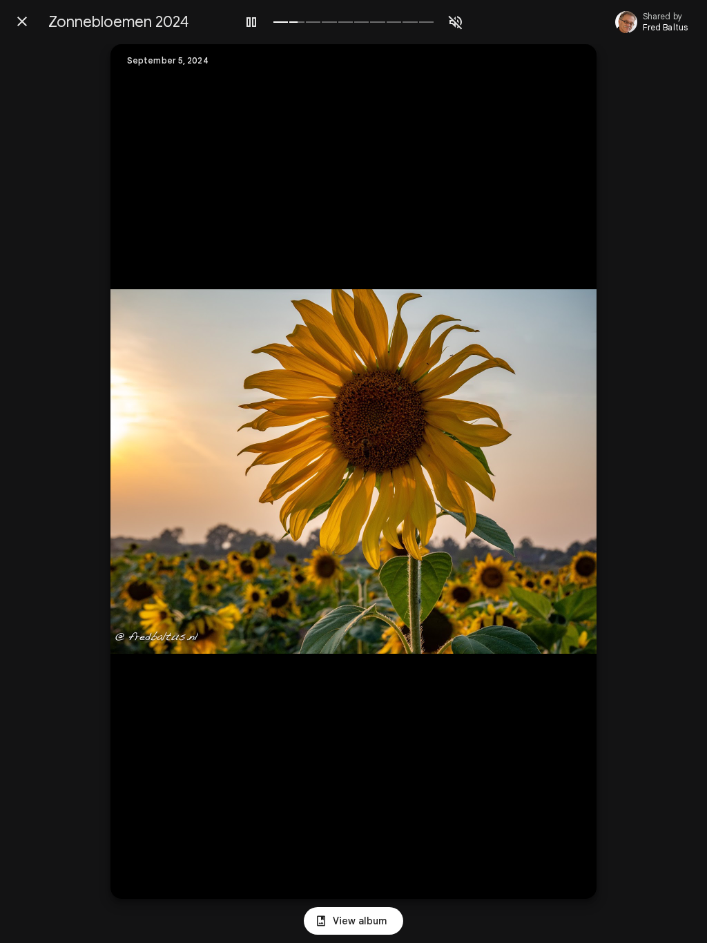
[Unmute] (455, 22)
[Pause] (251, 22)
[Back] (22, 21)
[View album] (353, 921)
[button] (149, 471)
